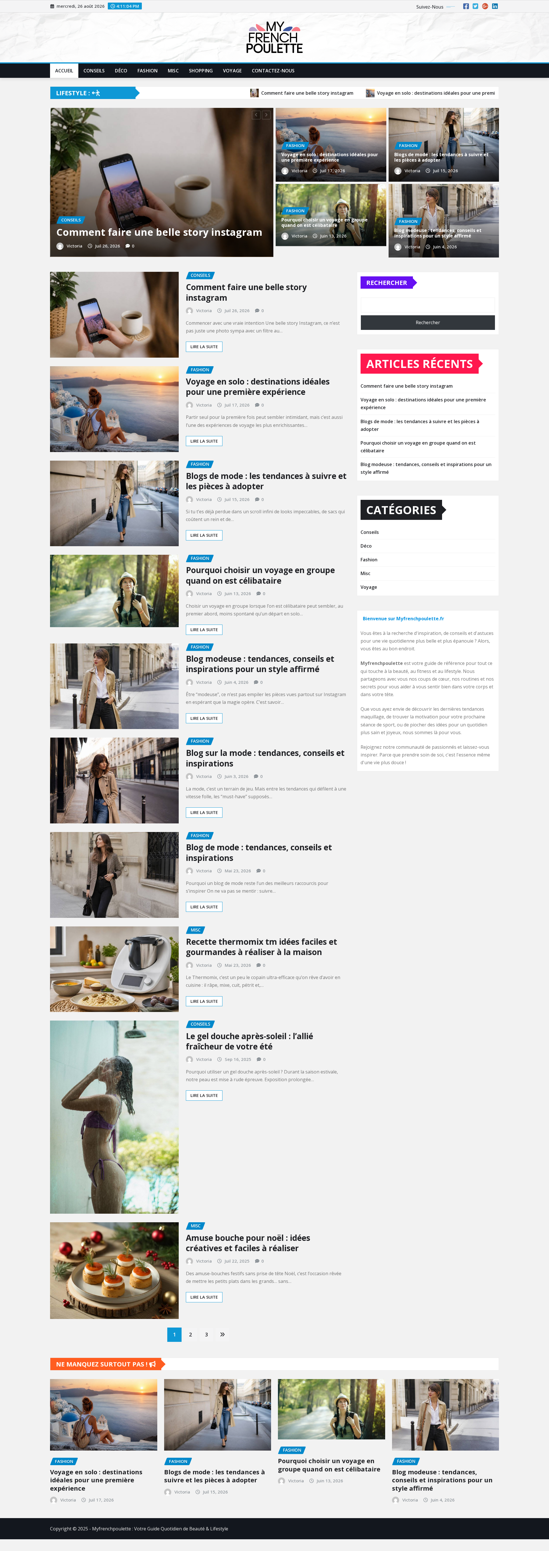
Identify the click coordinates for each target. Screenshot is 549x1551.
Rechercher (386, 300)
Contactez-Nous (273, 71)
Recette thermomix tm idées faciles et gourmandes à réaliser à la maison (261, 964)
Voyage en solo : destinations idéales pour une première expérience (329, 157)
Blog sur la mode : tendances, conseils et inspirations (265, 776)
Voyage (232, 71)
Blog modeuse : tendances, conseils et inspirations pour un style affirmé (438, 233)
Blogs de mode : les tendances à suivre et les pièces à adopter (441, 157)
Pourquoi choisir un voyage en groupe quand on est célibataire (324, 222)
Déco (121, 71)
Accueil (64, 71)
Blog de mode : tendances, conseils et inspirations (259, 870)
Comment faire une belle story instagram (246, 310)
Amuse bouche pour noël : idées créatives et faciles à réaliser (248, 1260)
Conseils (94, 71)
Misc (173, 71)
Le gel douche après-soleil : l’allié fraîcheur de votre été (249, 1059)
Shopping (201, 71)
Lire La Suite (204, 364)
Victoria (213, 265)
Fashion (148, 71)
